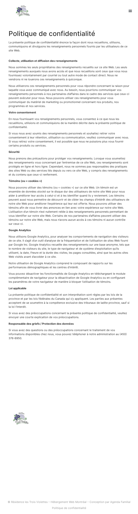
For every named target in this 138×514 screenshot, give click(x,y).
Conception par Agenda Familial (110, 502)
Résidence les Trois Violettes (29, 502)
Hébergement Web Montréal (69, 502)
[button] (130, 11)
